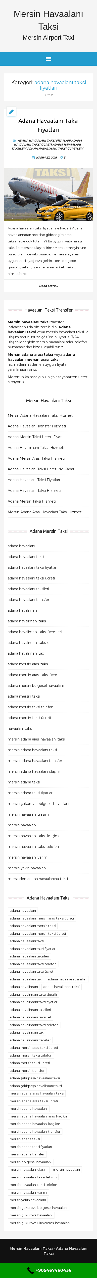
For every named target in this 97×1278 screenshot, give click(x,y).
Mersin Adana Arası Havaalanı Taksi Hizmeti (45, 512)
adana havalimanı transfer (30, 1040)
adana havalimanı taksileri (29, 642)
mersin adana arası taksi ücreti (34, 1101)
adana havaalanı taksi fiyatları (44, 140)
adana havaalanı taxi (26, 979)
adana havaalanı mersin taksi (33, 926)
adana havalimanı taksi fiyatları (34, 1002)
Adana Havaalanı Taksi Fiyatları (48, 125)
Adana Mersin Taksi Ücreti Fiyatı (35, 437)
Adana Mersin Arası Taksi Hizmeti (36, 458)
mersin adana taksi (24, 782)
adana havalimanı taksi (27, 621)
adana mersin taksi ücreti (29, 718)
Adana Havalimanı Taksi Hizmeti (36, 447)
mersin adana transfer (27, 1154)
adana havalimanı (23, 610)
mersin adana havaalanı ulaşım (34, 771)
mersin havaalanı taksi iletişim (33, 836)
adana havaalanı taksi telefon (33, 964)
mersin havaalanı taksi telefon (33, 846)
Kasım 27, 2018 (46, 157)
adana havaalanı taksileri (28, 589)
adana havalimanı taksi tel (30, 1017)
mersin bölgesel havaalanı (30, 1162)
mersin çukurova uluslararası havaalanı (40, 1223)
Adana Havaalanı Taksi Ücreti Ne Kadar (41, 469)
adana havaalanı (21, 546)
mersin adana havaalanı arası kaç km (39, 1116)
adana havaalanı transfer (28, 599)
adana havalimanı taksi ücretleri (55, 148)
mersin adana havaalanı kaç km (35, 1124)
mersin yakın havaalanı (27, 868)
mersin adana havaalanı (29, 1108)
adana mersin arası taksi (28, 664)
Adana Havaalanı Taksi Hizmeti (34, 490)
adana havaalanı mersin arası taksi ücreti (42, 918)
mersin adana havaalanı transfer (35, 760)
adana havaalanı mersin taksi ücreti (38, 933)
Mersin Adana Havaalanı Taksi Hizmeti (40, 415)
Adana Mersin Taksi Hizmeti (32, 501)
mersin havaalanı (22, 825)
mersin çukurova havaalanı (31, 1215)
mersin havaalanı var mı (28, 857)
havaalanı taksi (20, 728)
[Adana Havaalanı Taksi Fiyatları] (48, 194)
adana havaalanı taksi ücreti (48, 142)
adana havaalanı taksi (26, 556)
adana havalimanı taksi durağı (33, 994)
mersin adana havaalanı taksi (32, 750)
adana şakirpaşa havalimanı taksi (36, 1086)
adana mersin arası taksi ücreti (33, 675)
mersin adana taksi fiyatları (30, 793)
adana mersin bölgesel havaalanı (36, 685)
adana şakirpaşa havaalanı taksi (35, 1078)
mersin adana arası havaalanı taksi (36, 739)
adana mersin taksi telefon (30, 707)
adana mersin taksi (24, 696)
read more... (48, 286)
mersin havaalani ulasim (28, 814)
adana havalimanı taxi (26, 653)
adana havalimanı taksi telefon (34, 1025)
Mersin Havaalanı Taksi (31, 1248)
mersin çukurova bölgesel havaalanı (38, 803)
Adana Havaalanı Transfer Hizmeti (37, 426)
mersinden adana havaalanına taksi (38, 879)
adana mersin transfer (27, 1071)
